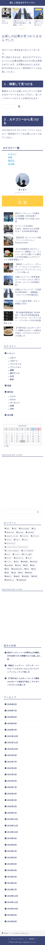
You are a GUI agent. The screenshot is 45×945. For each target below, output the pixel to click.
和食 (7, 569)
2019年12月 (12, 819)
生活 (12, 376)
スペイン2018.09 (28, 550)
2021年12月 (12, 736)
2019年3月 (12, 877)
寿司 (27, 569)
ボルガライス (19, 558)
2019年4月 (12, 870)
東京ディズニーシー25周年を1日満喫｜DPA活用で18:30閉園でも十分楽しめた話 (24, 656)
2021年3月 (12, 781)
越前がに (8, 576)
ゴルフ (13, 358)
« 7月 (6, 446)
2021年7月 (12, 762)
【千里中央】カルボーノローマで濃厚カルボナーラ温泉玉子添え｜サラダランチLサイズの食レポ (23, 681)
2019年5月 (12, 864)
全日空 (19, 565)
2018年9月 (12, 915)
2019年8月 (12, 845)
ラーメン (8, 561)
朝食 (7, 572)
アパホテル (25, 536)
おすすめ (20, 532)
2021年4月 (12, 774)
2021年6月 (12, 768)
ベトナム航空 (27, 554)
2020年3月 (12, 800)
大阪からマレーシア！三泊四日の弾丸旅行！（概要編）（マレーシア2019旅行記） (28, 292)
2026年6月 (12, 717)
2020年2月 (12, 806)
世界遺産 (25, 561)
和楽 (33, 565)
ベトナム (17, 554)
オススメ (8, 539)
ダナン (8, 554)
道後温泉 (26, 576)
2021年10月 (12, 749)
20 (23, 439)
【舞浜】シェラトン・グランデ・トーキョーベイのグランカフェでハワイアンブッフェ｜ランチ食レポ (23, 669)
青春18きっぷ (10, 580)
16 (39, 436)
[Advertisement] (22, 481)
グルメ (18, 539)
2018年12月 (12, 896)
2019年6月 (12, 857)
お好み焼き (31, 532)
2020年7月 (12, 787)
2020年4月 (12, 794)
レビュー (12, 154)
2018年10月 (12, 909)
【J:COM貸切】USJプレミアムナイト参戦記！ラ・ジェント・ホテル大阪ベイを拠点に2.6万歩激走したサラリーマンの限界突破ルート (22, 254)
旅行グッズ (15, 373)
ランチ (29, 558)
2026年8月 (12, 704)
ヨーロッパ (15, 403)
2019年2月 (12, 883)
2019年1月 (12, 889)
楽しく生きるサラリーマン (22, 2)
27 (23, 441)
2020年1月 (12, 813)
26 (17, 441)
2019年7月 (12, 851)
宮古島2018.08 (17, 569)
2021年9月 (12, 755)
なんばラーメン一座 (12, 536)
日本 (12, 409)
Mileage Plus (10, 532)
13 (23, 436)
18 (12, 439)
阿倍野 (35, 576)
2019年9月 (12, 838)
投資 (10, 157)
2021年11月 (12, 742)
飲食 (12, 379)
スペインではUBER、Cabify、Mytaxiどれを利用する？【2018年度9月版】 (27, 228)
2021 (7, 528)
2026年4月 (12, 730)
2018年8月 (12, 921)
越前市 (18, 576)
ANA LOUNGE (25, 528)
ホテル (13, 400)
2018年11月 (12, 902)
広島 (34, 569)
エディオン (36, 536)
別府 (26, 565)
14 (28, 436)
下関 (17, 561)
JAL (34, 528)
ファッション (15, 367)
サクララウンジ (10, 543)
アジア (13, 396)
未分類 (11, 164)
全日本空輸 (9, 565)
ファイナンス (15, 364)
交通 (12, 406)
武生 (21, 572)
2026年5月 (12, 723)
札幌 (14, 572)
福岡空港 (29, 572)
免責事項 (31, 939)
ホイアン (8, 558)
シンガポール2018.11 (12, 550)
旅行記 (11, 160)
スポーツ (14, 361)
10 (7, 436)
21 (28, 439)
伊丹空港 (34, 561)
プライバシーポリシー (17, 939)
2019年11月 (12, 826)
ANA (15, 528)
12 (17, 436)
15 (33, 436)
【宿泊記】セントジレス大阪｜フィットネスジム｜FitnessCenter (28, 240)
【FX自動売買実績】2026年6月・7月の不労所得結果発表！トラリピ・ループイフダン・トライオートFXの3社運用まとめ (22, 317)
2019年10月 (12, 832)
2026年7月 (12, 711)
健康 (12, 370)
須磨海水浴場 (22, 580)
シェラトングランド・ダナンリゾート (17, 547)
